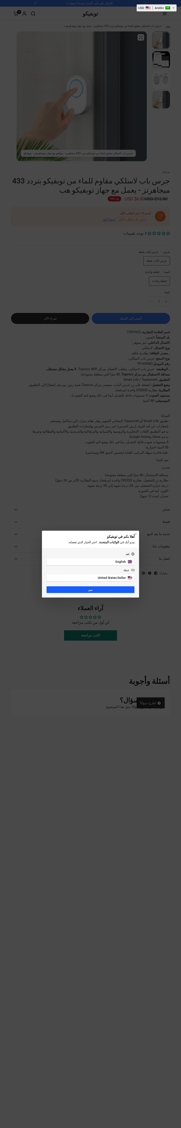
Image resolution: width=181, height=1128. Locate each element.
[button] (157, 7)
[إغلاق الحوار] (135, 534)
